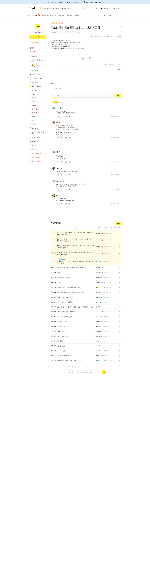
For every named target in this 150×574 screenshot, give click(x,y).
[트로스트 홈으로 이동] (32, 8)
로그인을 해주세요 (37, 37)
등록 (118, 95)
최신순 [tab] (61, 102)
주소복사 (119, 36)
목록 (119, 69)
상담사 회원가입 (104, 8)
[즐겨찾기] (63, 223)
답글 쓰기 (67, 116)
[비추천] (61, 116)
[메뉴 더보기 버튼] (121, 27)
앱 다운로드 (117, 8)
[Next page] (103, 366)
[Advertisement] (86, 77)
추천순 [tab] (55, 102)
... (100, 366)
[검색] (84, 8)
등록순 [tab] (67, 102)
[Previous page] (69, 366)
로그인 (95, 8)
